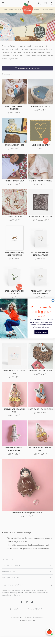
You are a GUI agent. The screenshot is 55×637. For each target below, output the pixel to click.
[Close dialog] (53, 300)
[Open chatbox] (49, 631)
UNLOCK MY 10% (41, 332)
